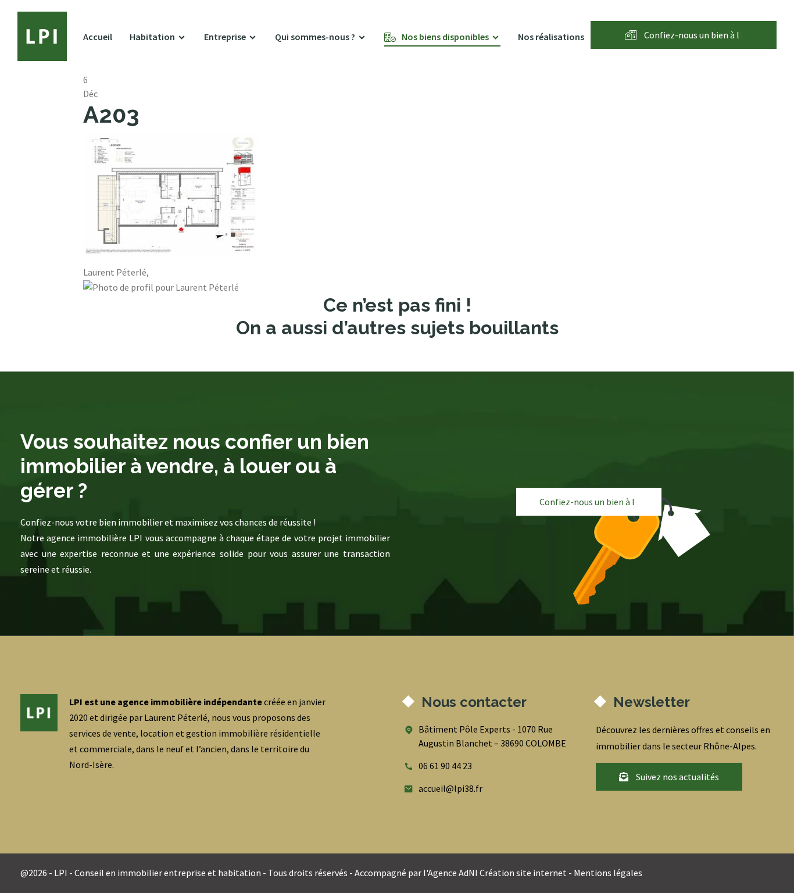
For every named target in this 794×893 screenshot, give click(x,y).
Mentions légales (608, 872)
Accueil (97, 36)
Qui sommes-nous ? (315, 36)
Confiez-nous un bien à (692, 35)
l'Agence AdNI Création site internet (495, 872)
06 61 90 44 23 (445, 765)
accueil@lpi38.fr (450, 788)
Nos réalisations (551, 36)
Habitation (152, 36)
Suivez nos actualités (676, 777)
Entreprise (225, 36)
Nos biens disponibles (445, 36)
